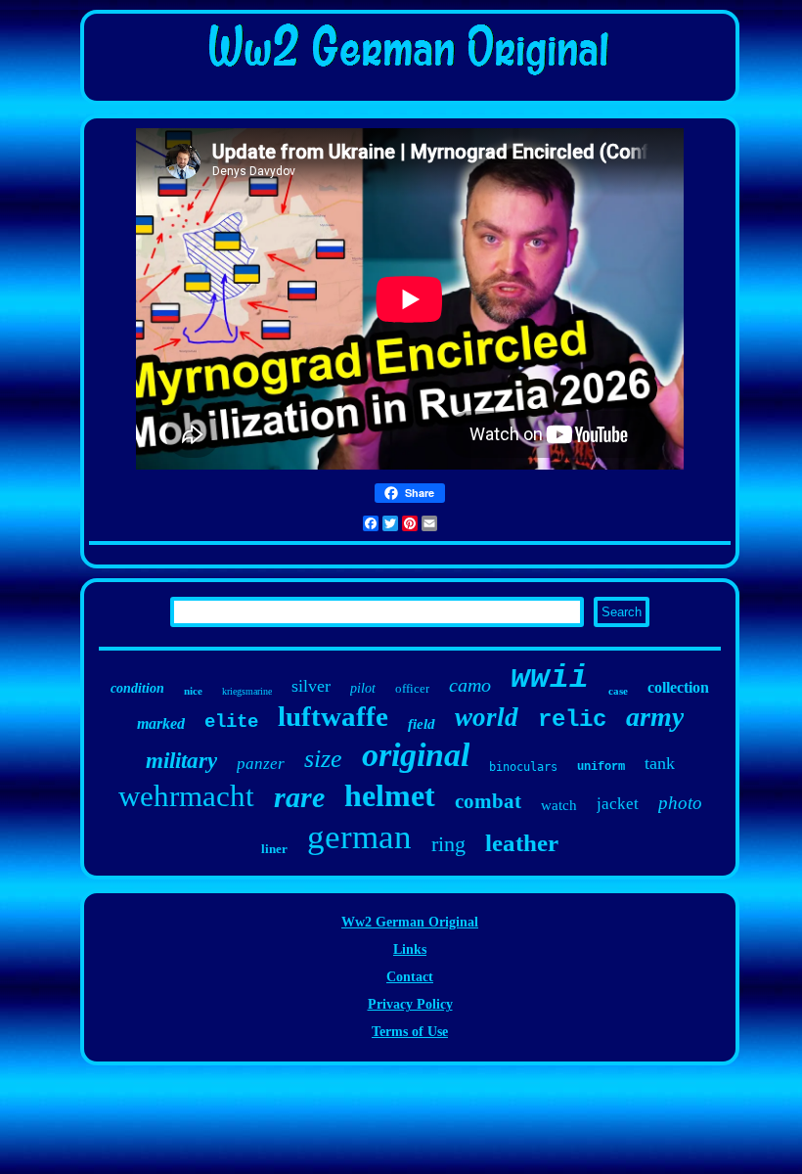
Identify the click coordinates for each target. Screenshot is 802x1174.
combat (488, 801)
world (486, 717)
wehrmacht (186, 796)
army (655, 716)
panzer (261, 763)
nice (193, 691)
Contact (409, 977)
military (181, 760)
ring (448, 844)
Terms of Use (410, 1031)
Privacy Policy (410, 1004)
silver (311, 686)
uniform (601, 767)
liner (274, 848)
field (421, 724)
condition (137, 688)
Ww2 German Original (409, 922)
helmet (389, 795)
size (323, 759)
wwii (550, 678)
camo (470, 685)
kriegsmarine (247, 691)
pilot (363, 688)
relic (572, 719)
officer (412, 688)
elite (231, 722)
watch (559, 805)
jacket (618, 803)
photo (680, 802)
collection (678, 687)
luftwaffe (333, 716)
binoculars (523, 767)
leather (521, 843)
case (618, 691)
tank (660, 763)
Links (409, 949)
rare (299, 797)
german (359, 837)
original (415, 755)
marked (161, 723)
